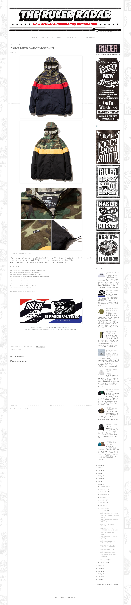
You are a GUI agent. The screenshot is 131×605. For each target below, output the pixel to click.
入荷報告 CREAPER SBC (107, 549)
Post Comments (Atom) (24, 409)
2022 (99, 468)
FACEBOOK (90, 38)
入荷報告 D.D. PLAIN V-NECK (109, 513)
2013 (99, 571)
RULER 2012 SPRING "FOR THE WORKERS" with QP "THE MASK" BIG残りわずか (112, 353)
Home (51, 405)
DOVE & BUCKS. (16, 274)
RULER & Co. (19, 291)
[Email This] (37, 347)
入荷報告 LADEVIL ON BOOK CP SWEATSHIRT (111, 371)
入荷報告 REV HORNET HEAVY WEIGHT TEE (109, 516)
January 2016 (104, 562)
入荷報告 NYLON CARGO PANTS (111, 332)
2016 (99, 484)
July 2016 (103, 500)
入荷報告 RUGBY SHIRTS (107, 552)
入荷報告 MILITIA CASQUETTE (111, 408)
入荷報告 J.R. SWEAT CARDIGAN (112, 390)
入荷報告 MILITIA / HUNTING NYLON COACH (111, 310)
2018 (99, 478)
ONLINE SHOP (47, 38)
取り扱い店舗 (30, 291)
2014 (99, 568)
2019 (99, 476)
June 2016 (103, 502)
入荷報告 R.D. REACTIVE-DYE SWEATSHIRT (111, 443)
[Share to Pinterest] (44, 347)
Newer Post (14, 405)
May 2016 (103, 505)
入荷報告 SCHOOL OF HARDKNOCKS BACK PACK (109, 529)
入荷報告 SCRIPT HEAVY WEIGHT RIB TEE (107, 542)
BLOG (59, 38)
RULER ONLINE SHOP (36, 327)
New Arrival (18, 349)
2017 (99, 481)
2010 (99, 579)
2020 (99, 473)
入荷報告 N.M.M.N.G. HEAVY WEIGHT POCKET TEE (108, 546)
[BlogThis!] (39, 347)
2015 (99, 566)
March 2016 (103, 511)
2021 (99, 470)
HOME (34, 38)
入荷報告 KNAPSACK (112, 424)
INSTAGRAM (71, 38)
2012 (99, 574)
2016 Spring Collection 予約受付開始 (112, 291)
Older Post (88, 405)
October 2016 (104, 492)
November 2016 (104, 489)
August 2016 (103, 497)
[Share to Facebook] (42, 347)
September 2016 (104, 494)
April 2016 (103, 508)
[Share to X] (41, 347)
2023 (99, 465)
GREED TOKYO (16, 270)
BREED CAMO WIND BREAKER (20, 254)
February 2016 (104, 560)
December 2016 (104, 486)
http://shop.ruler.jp (27, 287)
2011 (99, 577)
